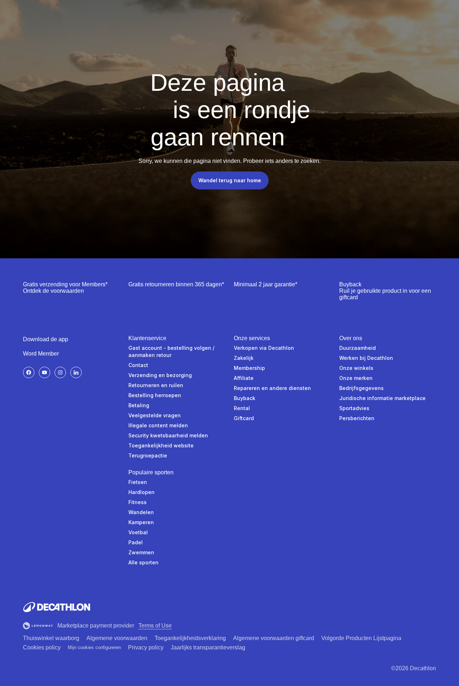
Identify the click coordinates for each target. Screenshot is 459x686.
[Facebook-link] (28, 372)
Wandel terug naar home (229, 180)
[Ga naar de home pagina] (56, 607)
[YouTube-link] (44, 372)
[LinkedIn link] (76, 372)
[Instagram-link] (60, 372)
